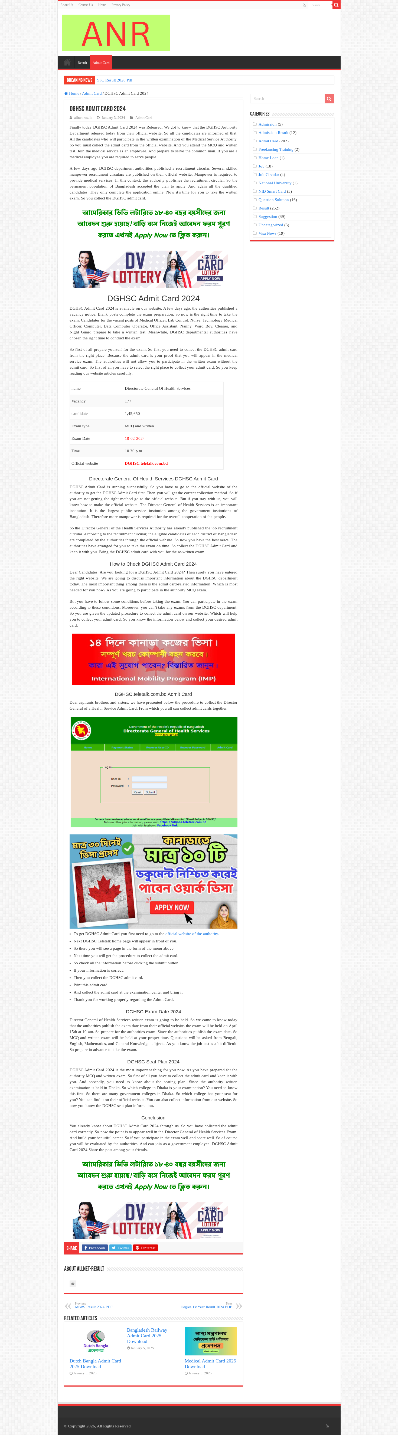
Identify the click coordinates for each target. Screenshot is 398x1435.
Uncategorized (271, 225)
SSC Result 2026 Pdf (114, 80)
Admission (268, 124)
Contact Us (86, 5)
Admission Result (273, 132)
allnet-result (83, 118)
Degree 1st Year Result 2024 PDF (206, 1305)
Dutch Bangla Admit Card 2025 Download (95, 1363)
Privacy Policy (121, 5)
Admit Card (101, 63)
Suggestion (268, 216)
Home (102, 5)
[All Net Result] (116, 31)
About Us (66, 5)
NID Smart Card (272, 191)
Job (262, 166)
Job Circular (269, 174)
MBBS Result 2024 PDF (94, 1305)
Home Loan (269, 158)
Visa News (267, 233)
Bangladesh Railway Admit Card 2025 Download (147, 1335)
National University (275, 183)
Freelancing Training (276, 149)
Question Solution (274, 200)
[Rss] (304, 5)
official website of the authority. (192, 934)
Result (82, 63)
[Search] (336, 5)
